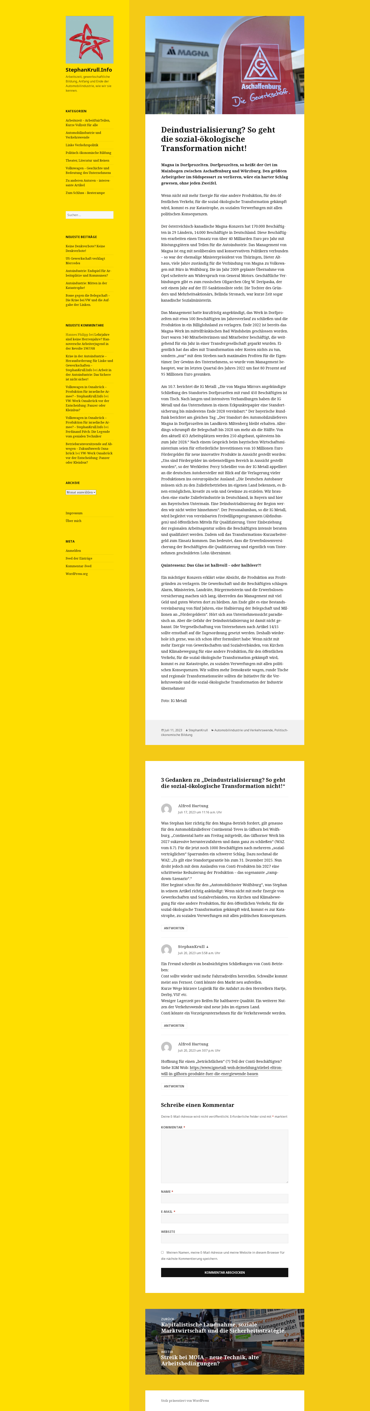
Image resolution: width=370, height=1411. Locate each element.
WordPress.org (77, 574)
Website (168, 1232)
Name (167, 1192)
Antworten (174, 928)
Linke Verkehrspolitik (82, 145)
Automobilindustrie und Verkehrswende (243, 730)
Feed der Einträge (79, 558)
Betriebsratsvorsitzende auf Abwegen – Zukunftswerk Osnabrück (89, 448)
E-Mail (168, 1212)
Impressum (74, 513)
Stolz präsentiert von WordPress (185, 1400)
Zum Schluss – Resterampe (85, 193)
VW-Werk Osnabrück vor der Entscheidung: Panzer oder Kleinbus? (87, 405)
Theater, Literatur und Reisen (87, 160)
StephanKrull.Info (89, 69)
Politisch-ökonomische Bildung (88, 153)
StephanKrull (198, 730)
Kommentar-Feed (79, 566)
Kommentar (173, 1127)
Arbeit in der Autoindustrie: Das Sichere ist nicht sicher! (88, 374)
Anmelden (73, 551)
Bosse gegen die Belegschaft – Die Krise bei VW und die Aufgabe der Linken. (88, 300)
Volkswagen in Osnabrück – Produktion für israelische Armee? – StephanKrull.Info (88, 391)
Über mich (73, 521)
